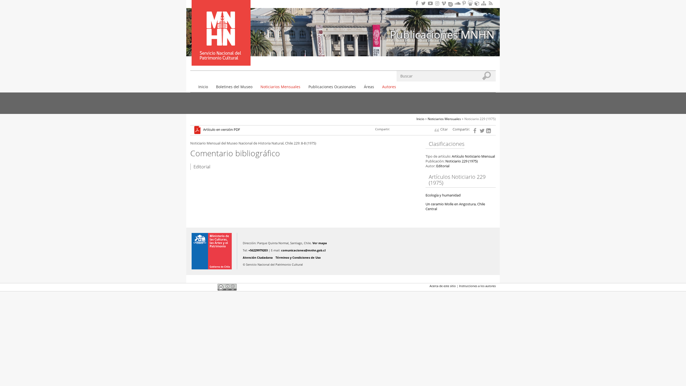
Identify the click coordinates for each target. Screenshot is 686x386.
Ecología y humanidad (443, 195)
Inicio (203, 86)
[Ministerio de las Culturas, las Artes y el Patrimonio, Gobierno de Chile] (212, 251)
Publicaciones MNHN (442, 34)
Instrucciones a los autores (477, 286)
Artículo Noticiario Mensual (473, 156)
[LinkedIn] (488, 130)
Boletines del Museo (234, 86)
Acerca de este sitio (443, 286)
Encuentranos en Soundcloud (457, 3)
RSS (491, 3)
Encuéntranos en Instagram (438, 3)
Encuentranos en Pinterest (464, 3)
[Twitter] (482, 130)
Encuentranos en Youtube (431, 3)
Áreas (369, 86)
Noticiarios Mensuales (280, 86)
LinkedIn (211, 287)
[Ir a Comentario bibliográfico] (198, 130)
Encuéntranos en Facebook (418, 3)
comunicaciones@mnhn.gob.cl (303, 250)
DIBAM (220, 56)
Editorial (442, 166)
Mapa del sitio (484, 3)
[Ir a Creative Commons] (227, 287)
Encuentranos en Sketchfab (478, 3)
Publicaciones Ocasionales (332, 86)
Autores (389, 86)
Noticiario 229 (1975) (480, 119)
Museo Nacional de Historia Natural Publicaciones (221, 25)
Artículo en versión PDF (221, 130)
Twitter (202, 287)
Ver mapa (319, 243)
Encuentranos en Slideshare (471, 3)
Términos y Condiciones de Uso (298, 257)
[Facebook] (475, 130)
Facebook (193, 287)
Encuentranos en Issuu (451, 4)
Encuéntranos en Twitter (424, 3)
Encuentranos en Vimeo (444, 3)
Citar (444, 129)
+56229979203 (258, 250)
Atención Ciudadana (258, 257)
